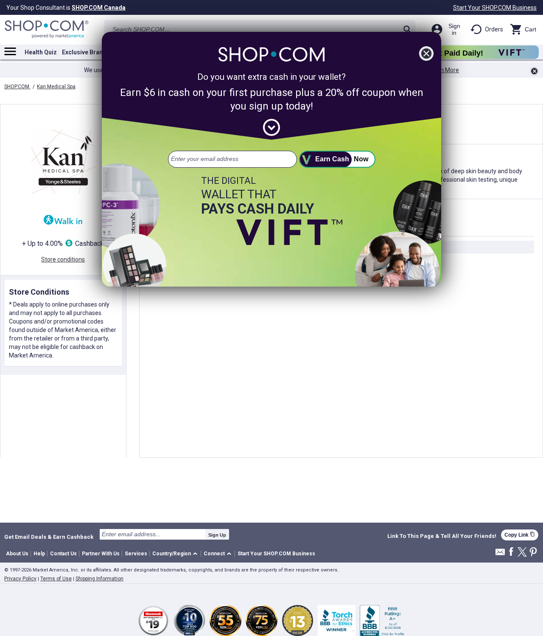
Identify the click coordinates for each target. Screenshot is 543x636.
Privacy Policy (20, 579)
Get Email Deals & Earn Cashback (48, 537)
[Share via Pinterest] (533, 552)
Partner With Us (101, 554)
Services (136, 554)
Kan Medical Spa (56, 87)
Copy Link (519, 535)
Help (39, 554)
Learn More (443, 70)
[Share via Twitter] (522, 552)
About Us (17, 554)
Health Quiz (41, 52)
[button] (176, 553)
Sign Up (217, 535)
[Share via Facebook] (511, 552)
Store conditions (63, 259)
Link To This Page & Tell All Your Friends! (441, 536)
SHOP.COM (17, 87)
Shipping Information (99, 579)
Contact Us (63, 554)
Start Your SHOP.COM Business (495, 8)
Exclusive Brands (86, 52)
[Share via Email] (500, 554)
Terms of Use (56, 579)
